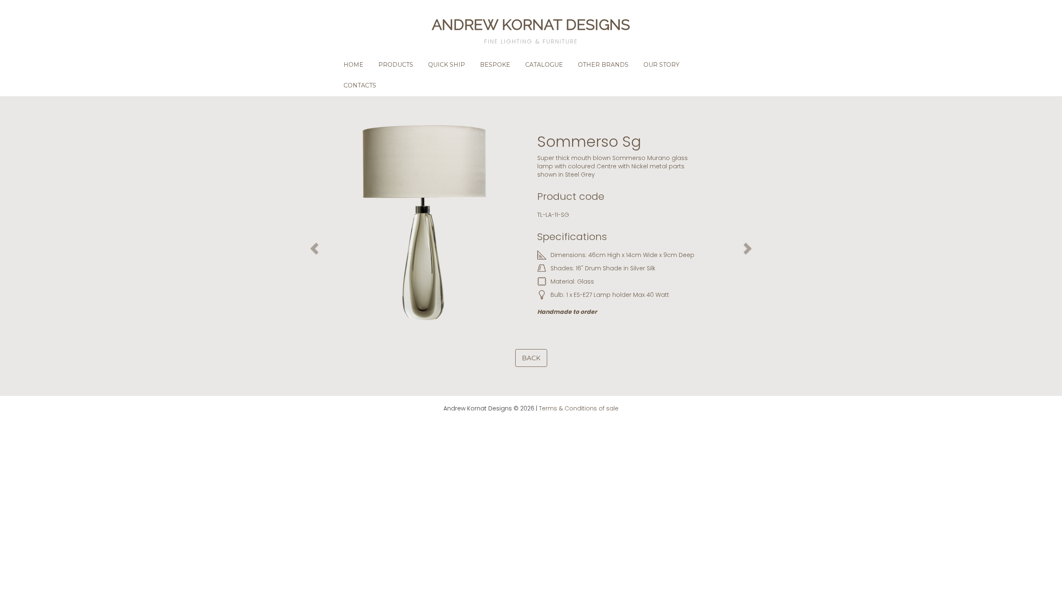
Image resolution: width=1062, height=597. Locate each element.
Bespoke (495, 64)
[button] (313, 246)
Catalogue (544, 64)
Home (353, 64)
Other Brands (603, 64)
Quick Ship (446, 64)
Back (531, 358)
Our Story (661, 64)
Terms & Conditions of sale (579, 408)
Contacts (359, 85)
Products (395, 64)
